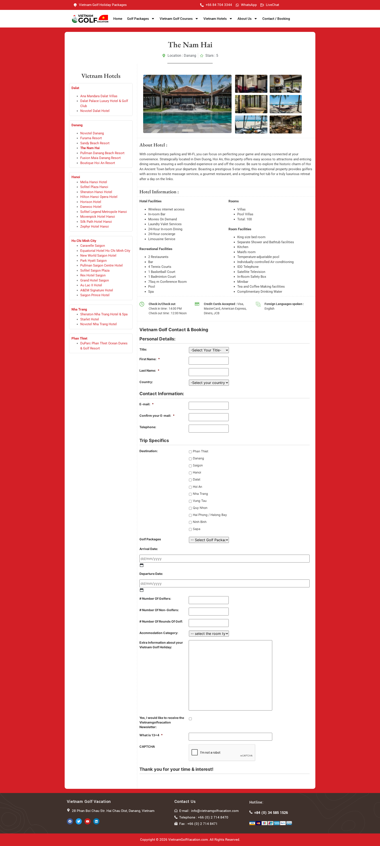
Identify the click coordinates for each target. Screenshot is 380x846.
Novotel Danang (92, 133)
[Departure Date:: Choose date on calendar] (141, 590)
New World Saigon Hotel (98, 256)
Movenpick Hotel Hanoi (97, 217)
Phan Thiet (79, 338)
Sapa (196, 529)
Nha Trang (79, 309)
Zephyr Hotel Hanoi (94, 226)
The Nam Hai (90, 148)
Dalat (196, 479)
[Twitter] (79, 821)
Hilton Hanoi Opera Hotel (98, 197)
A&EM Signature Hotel (96, 290)
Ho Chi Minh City (83, 241)
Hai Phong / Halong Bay (210, 515)
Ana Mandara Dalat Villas (98, 96)
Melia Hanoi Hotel (93, 182)
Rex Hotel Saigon (93, 275)
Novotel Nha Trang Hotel (98, 324)
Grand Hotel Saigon (94, 280)
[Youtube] (87, 821)
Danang (77, 125)
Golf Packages (138, 18)
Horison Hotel (90, 202)
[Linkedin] (96, 821)
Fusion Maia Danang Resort (100, 158)
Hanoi (75, 177)
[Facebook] (70, 821)
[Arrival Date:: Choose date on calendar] (141, 565)
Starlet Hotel (89, 319)
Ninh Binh (199, 522)
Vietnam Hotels (215, 18)
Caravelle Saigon (92, 246)
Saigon (198, 465)
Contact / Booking (276, 18)
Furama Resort (91, 138)
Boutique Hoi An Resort (97, 163)
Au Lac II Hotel (91, 285)
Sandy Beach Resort (95, 143)
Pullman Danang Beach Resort (102, 153)
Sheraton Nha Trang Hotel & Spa (104, 314)
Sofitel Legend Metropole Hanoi (103, 212)
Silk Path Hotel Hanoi (96, 222)
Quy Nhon (200, 508)
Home (117, 18)
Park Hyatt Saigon (93, 261)
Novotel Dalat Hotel (95, 111)
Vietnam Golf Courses (176, 18)
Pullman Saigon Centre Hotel (101, 265)
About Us (245, 18)
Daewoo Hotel (90, 207)
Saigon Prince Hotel (95, 295)
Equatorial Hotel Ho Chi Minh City (105, 251)
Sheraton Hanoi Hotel (96, 192)
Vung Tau (199, 500)
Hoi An (197, 486)
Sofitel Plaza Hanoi (94, 187)
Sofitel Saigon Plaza (95, 270)
